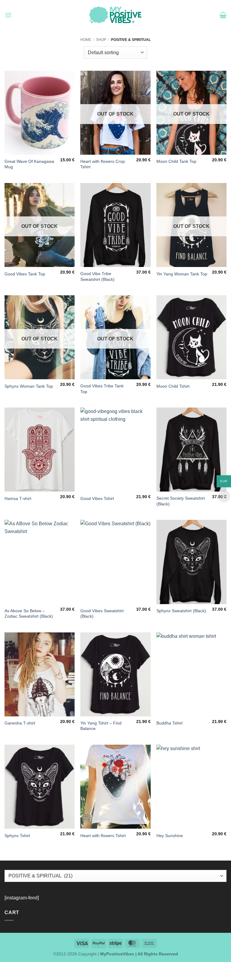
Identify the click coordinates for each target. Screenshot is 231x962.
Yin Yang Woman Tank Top (181, 274)
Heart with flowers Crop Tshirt (102, 164)
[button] (8, 15)
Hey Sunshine (169, 835)
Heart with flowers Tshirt (103, 835)
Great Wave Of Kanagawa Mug (29, 164)
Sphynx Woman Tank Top (29, 386)
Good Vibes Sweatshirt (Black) (102, 613)
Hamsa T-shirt (18, 498)
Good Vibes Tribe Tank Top (102, 388)
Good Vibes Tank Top (25, 274)
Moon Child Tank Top (176, 161)
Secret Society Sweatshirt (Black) (180, 501)
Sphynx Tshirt (17, 835)
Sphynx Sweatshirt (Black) (181, 610)
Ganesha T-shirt (20, 723)
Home (85, 40)
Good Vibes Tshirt (97, 498)
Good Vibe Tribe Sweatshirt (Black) (97, 276)
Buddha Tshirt (169, 723)
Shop (101, 40)
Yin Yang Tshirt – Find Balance (101, 726)
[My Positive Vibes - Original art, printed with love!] (115, 15)
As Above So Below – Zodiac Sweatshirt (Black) (29, 613)
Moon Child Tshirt (172, 386)
